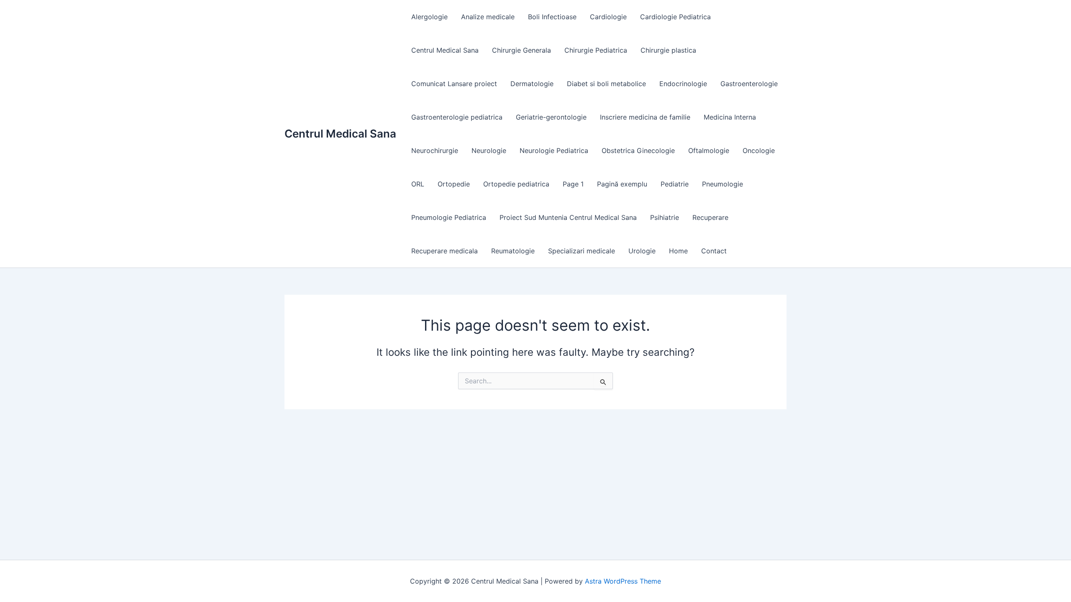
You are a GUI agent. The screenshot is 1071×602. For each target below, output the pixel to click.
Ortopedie (454, 184)
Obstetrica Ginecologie (638, 150)
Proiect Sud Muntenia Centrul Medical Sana (568, 217)
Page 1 (573, 184)
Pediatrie (675, 184)
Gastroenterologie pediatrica (456, 117)
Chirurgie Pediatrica (595, 50)
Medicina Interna (730, 117)
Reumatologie (513, 251)
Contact (714, 251)
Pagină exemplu (622, 184)
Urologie (642, 251)
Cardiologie (608, 17)
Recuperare (710, 217)
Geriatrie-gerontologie (551, 117)
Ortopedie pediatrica (516, 184)
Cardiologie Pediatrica (675, 17)
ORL (417, 184)
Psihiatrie (664, 217)
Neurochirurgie (434, 150)
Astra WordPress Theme (623, 581)
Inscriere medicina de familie (645, 117)
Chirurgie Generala (521, 50)
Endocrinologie (683, 83)
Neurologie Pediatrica (554, 150)
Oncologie (759, 150)
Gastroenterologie (749, 83)
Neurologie (488, 150)
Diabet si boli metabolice (606, 83)
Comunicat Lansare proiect (454, 83)
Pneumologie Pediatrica (448, 217)
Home (678, 251)
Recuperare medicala (444, 251)
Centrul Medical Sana (340, 133)
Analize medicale (488, 17)
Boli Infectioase (552, 17)
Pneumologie (722, 184)
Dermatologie (531, 83)
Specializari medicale (581, 251)
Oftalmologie (708, 150)
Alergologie (429, 17)
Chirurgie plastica (668, 50)
